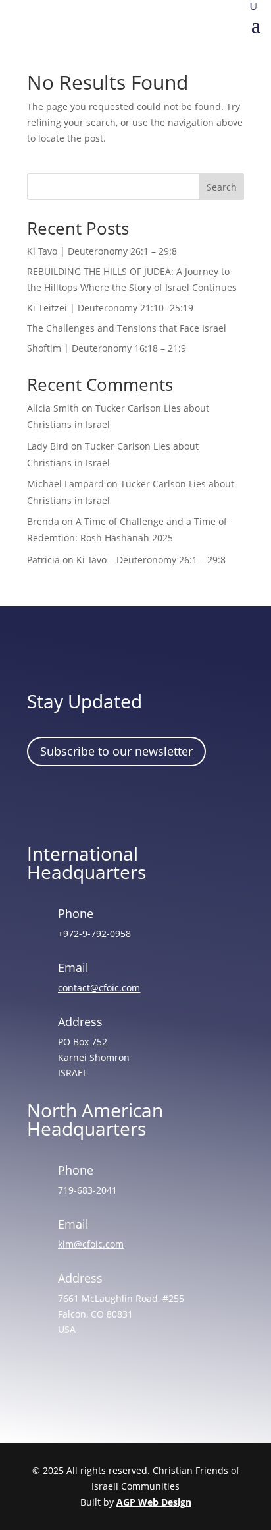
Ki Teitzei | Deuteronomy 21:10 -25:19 (110, 307)
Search (222, 187)
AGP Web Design (153, 1502)
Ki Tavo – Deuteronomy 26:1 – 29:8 (151, 559)
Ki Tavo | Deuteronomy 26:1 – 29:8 (102, 251)
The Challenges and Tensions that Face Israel (126, 328)
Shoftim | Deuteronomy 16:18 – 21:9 (106, 348)
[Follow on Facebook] (43, 802)
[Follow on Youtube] (157, 802)
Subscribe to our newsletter (116, 751)
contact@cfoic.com (99, 987)
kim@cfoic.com (91, 1244)
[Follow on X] (119, 802)
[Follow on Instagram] (81, 802)
